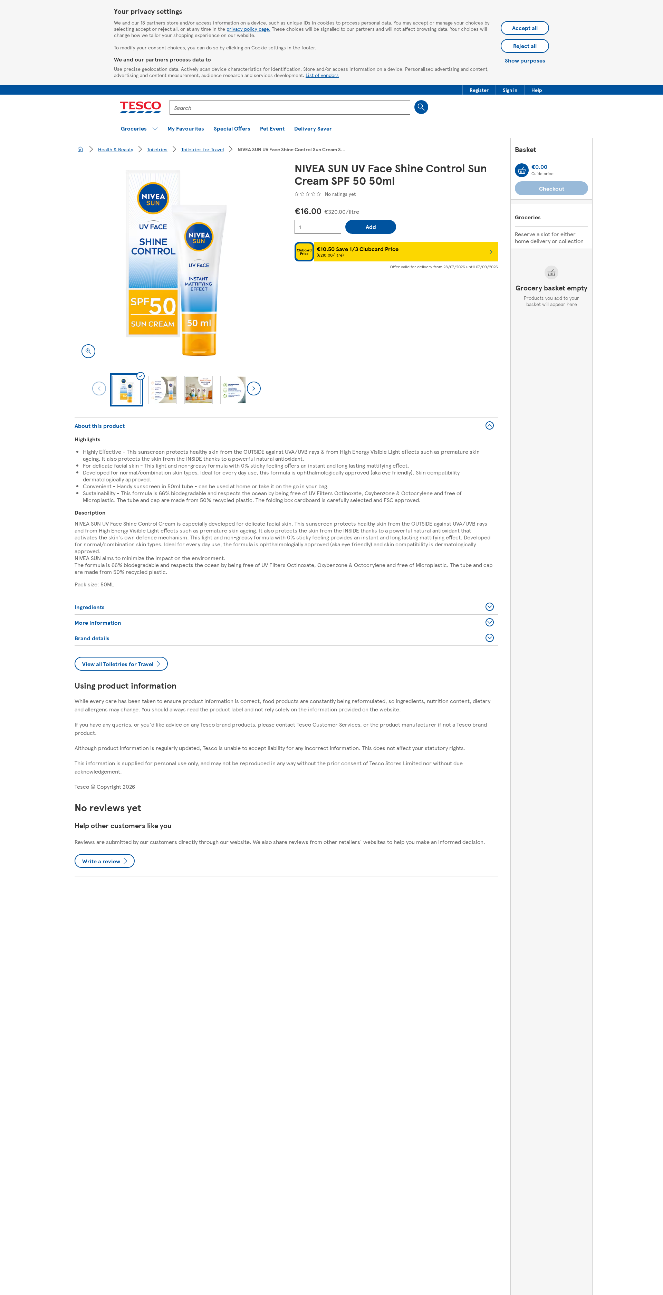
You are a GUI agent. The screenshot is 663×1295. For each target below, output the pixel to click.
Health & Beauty (115, 149)
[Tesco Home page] (140, 107)
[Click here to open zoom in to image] (88, 351)
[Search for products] (421, 107)
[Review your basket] (522, 170)
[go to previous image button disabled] (99, 388)
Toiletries (157, 149)
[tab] (126, 389)
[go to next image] (254, 388)
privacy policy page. (248, 28)
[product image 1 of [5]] (176, 263)
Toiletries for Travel (202, 149)
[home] (80, 149)
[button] (479, 90)
